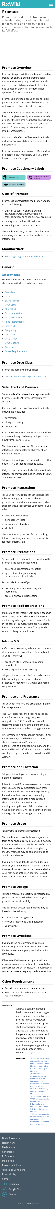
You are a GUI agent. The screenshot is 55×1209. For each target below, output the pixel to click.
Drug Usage (11, 338)
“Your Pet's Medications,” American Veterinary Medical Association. (39, 1091)
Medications (8, 1147)
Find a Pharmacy (11, 1138)
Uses (7, 296)
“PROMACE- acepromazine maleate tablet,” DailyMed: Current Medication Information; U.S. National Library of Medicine (40, 1119)
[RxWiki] (11, 4)
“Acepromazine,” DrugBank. (40, 1096)
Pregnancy (10, 330)
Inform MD (10, 326)
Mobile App (8, 1160)
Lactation (10, 334)
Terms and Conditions (13, 1169)
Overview (10, 292)
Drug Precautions (14, 317)
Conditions (8, 1151)
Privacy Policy (9, 1174)
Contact (6, 1178)
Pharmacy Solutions (12, 1165)
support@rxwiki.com (32, 1053)
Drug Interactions (14, 313)
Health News (9, 1142)
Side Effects (11, 309)
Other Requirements (16, 351)
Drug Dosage (12, 342)
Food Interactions (14, 321)
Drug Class (10, 304)
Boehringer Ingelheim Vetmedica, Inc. (25, 256)
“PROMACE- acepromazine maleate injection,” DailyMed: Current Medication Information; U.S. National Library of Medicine (40, 1105)
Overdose (10, 347)
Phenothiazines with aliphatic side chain (26, 376)
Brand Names (12, 300)
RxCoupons (8, 1156)
